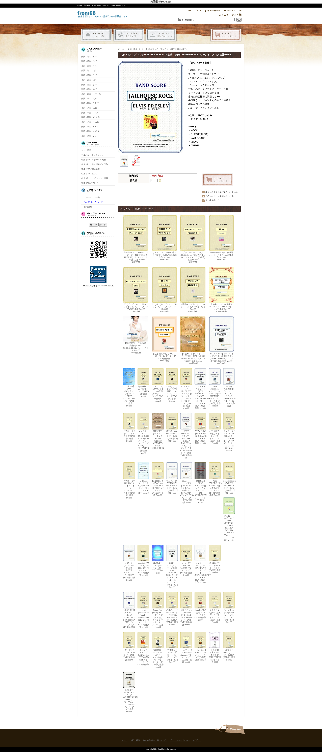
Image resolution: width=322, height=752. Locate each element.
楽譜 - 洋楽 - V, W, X (90, 131)
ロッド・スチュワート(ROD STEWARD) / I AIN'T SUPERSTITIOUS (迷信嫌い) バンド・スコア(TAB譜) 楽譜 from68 (200, 397)
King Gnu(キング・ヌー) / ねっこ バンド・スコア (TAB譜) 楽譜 (164, 306)
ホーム (96, 35)
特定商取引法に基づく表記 (155, 740)
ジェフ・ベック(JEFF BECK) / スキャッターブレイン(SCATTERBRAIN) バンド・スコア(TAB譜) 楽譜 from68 (200, 572)
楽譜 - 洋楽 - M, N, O (90, 117)
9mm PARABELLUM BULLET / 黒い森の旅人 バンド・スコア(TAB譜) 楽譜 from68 (215, 488)
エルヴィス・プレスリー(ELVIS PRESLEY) (167, 49)
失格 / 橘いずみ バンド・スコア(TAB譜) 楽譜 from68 (143, 391)
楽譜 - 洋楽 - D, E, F (90, 103)
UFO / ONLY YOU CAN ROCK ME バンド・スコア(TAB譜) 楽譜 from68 (172, 487)
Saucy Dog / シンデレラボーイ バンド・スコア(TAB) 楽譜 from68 (229, 616)
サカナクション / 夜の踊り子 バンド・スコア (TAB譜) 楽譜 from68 (164, 255)
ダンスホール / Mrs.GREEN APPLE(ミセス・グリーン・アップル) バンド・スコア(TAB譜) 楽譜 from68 (143, 442)
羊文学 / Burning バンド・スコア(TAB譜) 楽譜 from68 (229, 655)
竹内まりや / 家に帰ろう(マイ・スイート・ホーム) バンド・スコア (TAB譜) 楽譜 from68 (129, 489)
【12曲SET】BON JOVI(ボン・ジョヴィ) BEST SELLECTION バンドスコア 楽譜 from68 (129, 396)
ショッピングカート (226, 35)
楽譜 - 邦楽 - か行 (89, 61)
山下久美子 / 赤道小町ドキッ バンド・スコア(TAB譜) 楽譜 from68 (215, 437)
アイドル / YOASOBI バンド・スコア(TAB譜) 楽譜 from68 (129, 655)
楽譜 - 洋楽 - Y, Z (88, 136)
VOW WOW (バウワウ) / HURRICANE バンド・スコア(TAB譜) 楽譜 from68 (200, 437)
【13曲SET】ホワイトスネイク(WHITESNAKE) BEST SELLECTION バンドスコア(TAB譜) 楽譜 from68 (193, 357)
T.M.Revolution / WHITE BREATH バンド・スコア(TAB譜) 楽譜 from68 (229, 487)
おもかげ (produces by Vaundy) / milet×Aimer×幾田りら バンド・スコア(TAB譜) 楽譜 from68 (143, 618)
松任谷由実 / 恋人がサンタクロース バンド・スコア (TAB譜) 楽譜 (164, 356)
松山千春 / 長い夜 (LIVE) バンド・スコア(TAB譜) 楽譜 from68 (200, 655)
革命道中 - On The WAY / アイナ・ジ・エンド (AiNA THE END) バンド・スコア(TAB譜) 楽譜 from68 (136, 256)
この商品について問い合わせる (219, 196)
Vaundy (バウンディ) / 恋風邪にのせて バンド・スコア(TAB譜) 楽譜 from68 (172, 393)
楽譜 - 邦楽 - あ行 (89, 56)
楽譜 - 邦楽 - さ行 (89, 66)
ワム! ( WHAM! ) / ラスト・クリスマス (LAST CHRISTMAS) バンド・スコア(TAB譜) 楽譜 (229, 396)
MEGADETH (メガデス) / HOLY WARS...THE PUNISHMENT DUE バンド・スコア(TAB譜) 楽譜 (129, 618)
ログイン (195, 10)
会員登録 (212, 10)
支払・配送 (129, 35)
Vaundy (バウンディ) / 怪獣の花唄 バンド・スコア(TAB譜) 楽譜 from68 (143, 569)
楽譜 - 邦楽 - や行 (89, 89)
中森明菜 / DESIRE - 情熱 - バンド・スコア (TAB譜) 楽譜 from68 (172, 656)
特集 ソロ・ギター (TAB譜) (93, 159)
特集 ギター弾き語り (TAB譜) (94, 164)
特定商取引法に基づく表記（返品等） (222, 192)
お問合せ (161, 35)
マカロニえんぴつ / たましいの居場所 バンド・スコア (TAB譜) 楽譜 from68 (158, 393)
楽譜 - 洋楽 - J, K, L (89, 112)
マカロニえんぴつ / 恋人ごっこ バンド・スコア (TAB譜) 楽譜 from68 (215, 616)
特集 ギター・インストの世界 (94, 178)
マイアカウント (232, 10)
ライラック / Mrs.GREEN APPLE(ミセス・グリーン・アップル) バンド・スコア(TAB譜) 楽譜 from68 (229, 441)
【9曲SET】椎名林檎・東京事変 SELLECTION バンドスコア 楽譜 (215, 656)
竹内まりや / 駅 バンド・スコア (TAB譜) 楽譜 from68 (129, 436)
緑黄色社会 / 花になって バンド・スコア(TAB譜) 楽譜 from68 (193, 306)
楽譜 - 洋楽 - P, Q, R (90, 122)
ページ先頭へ (235, 729)
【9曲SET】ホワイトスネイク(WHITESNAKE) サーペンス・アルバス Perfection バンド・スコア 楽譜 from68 (129, 701)
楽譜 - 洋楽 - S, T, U (89, 126)
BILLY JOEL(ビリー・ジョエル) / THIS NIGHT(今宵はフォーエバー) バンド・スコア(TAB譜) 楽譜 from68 (221, 357)
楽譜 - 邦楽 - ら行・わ (91, 94)
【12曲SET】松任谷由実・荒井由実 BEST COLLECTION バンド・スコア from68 (135, 347)
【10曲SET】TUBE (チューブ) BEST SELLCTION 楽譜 (158, 568)
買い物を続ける (212, 200)
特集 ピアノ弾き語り (90, 169)
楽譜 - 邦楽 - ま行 (89, 84)
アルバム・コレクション (92, 155)
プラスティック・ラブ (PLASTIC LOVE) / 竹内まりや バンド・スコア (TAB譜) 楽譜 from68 (192, 256)
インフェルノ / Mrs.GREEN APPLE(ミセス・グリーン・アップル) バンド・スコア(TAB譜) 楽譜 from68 (186, 397)
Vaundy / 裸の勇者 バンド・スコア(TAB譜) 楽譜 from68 (200, 615)
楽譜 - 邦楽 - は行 (89, 80)
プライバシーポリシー (180, 740)
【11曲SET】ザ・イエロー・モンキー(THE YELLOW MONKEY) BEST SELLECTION (158, 439)
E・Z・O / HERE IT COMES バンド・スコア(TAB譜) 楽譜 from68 (186, 569)
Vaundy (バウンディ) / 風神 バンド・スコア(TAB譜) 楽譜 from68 (221, 255)
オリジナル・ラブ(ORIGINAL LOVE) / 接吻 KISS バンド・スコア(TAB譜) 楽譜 (143, 657)
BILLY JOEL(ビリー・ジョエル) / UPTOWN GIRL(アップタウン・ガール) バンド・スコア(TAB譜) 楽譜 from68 (172, 575)
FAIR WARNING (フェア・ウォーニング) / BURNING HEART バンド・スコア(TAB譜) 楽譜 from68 (215, 396)
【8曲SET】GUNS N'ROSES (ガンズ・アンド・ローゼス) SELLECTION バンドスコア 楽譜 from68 (200, 492)
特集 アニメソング (89, 183)
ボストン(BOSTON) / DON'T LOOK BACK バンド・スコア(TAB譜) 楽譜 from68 (129, 571)
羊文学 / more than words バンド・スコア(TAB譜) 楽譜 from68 (172, 436)
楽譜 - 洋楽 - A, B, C (90, 98)
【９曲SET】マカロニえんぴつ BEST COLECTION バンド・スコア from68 (143, 487)
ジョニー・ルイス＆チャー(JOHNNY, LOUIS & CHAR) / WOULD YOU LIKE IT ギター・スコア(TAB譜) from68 (229, 528)
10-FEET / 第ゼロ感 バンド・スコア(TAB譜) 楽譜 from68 (215, 568)
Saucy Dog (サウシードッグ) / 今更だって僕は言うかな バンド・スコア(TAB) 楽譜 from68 (158, 618)
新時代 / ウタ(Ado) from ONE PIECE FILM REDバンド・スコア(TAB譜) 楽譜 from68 (186, 617)
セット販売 (86, 150)
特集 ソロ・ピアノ (89, 173)
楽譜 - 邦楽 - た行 (89, 70)
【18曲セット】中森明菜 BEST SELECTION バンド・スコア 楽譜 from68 (221, 306)
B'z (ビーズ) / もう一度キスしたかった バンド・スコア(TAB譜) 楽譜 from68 (136, 306)
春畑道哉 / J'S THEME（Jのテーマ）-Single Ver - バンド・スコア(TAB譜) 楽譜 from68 (158, 658)
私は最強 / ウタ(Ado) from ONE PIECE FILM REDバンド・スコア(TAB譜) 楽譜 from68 (158, 488)
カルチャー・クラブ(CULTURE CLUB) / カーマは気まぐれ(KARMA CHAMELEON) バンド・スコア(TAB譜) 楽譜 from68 (186, 492)
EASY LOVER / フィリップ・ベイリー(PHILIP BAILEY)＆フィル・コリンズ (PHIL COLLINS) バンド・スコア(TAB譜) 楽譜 (186, 444)
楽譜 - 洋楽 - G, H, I (89, 108)
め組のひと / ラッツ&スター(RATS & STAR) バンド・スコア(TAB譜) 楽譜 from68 (172, 617)
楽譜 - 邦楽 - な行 (89, 75)
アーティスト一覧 (92, 197)
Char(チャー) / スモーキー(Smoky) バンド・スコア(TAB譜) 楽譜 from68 (186, 656)
